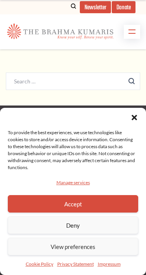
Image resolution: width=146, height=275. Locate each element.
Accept (73, 204)
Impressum (109, 264)
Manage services (73, 182)
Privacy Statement (75, 264)
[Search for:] (73, 81)
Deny (73, 225)
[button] (134, 117)
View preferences (73, 246)
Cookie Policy (39, 264)
